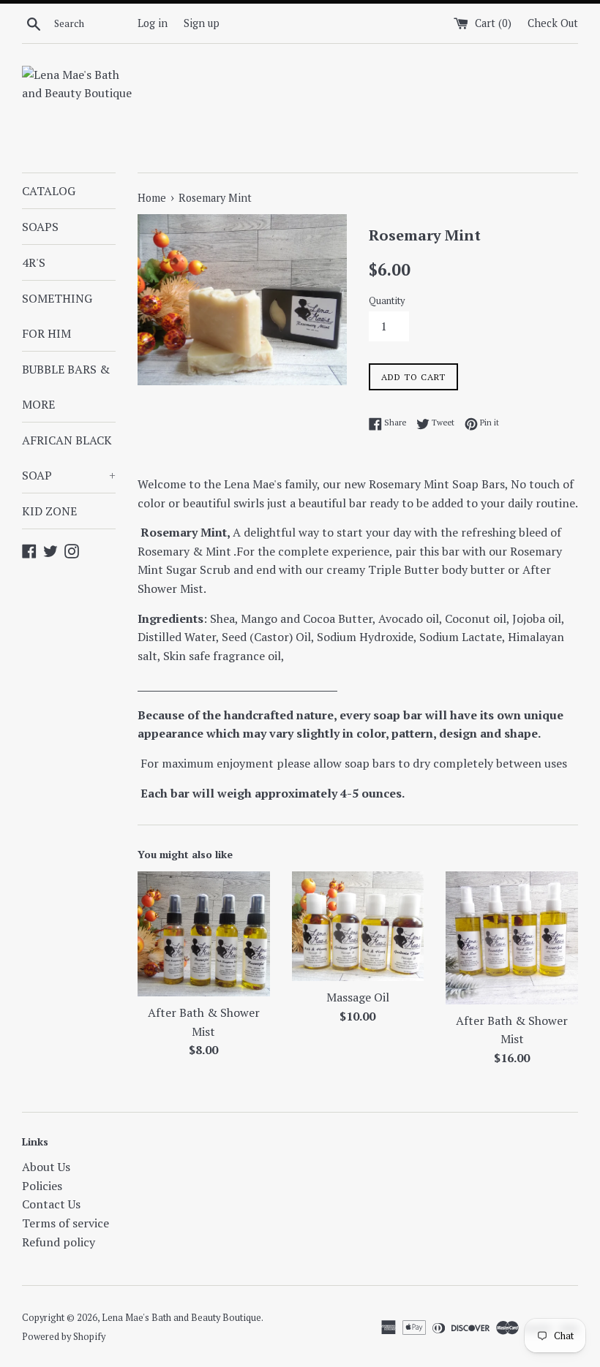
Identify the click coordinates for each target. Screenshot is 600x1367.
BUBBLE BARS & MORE (66, 386)
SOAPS (40, 227)
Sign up (202, 23)
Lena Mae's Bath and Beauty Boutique (181, 1317)
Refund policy (58, 1242)
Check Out (553, 23)
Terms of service (65, 1223)
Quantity (387, 301)
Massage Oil (357, 997)
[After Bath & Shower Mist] (204, 933)
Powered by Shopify (63, 1336)
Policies (42, 1186)
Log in (153, 23)
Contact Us (51, 1204)
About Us (46, 1167)
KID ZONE (49, 511)
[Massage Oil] (358, 926)
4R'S (33, 262)
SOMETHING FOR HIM (57, 315)
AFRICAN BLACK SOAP (69, 457)
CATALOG (48, 191)
